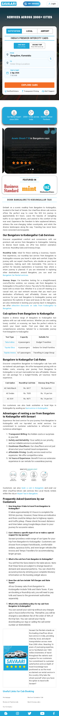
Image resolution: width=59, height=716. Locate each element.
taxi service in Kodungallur (37, 408)
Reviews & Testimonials (10, 702)
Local (29, 31)
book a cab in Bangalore (33, 488)
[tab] (28, 169)
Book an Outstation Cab (35, 697)
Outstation (14, 31)
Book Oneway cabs (34, 702)
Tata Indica (9, 342)
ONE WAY (21, 45)
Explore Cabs (29, 85)
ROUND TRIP (37, 45)
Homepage (6, 697)
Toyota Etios (10, 347)
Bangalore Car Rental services (15, 275)
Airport (45, 31)
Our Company (7, 707)
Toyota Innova (10, 353)
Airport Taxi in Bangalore (27, 493)
